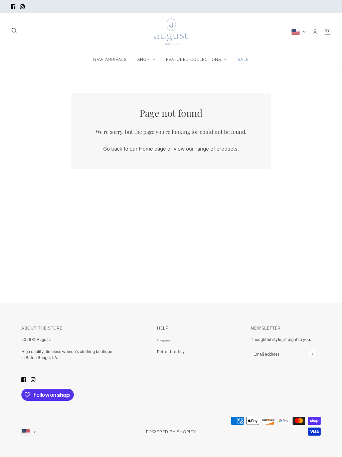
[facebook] (13, 6)
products (226, 149)
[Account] (315, 31)
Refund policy (171, 352)
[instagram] (22, 6)
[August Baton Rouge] (171, 31)
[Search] (14, 30)
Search (164, 341)
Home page (152, 149)
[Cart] (327, 31)
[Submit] (312, 354)
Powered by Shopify (171, 432)
